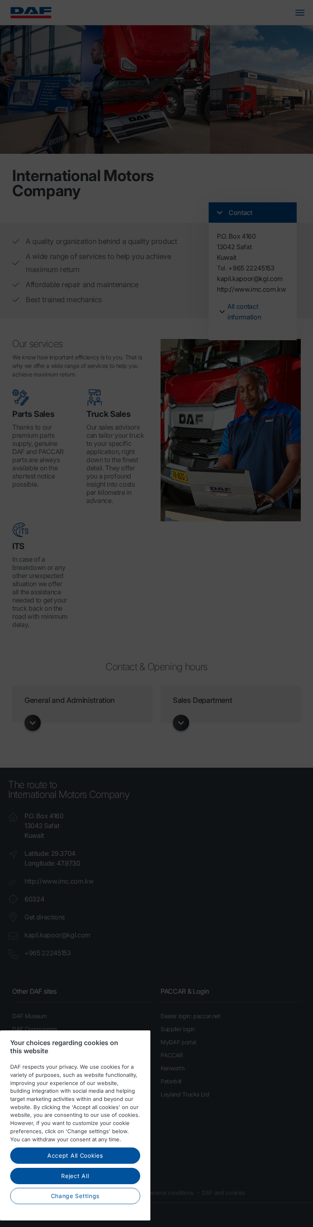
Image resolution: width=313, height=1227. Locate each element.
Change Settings (75, 1195)
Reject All (75, 1175)
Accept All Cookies (75, 1155)
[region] (75, 1125)
